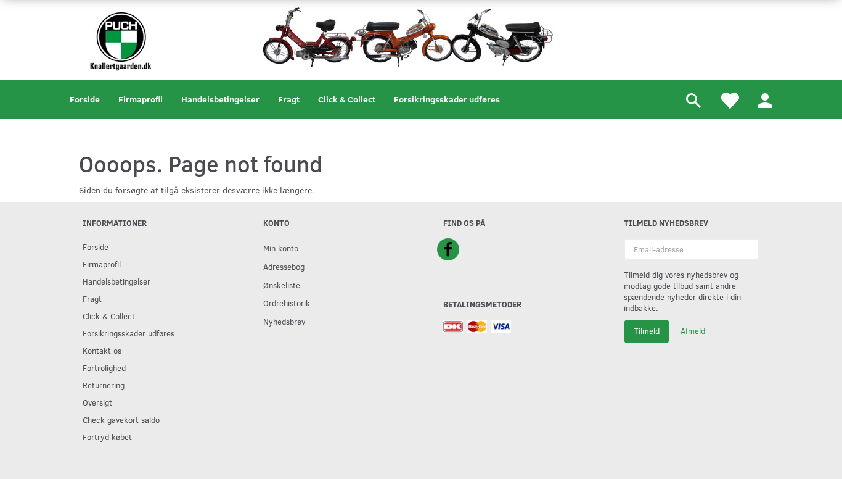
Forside (85, 99)
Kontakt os (102, 350)
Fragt (289, 99)
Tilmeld (647, 330)
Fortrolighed (104, 367)
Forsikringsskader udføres (447, 99)
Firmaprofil (140, 99)
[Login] (765, 99)
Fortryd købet (107, 436)
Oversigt (97, 402)
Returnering (104, 385)
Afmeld (693, 330)
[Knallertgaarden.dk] (120, 39)
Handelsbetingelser (220, 99)
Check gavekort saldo (121, 419)
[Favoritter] (729, 99)
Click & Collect (346, 99)
